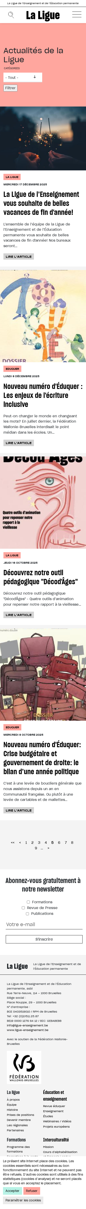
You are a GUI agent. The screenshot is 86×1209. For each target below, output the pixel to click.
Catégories (12, 68)
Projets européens (56, 1126)
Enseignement (53, 1111)
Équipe (12, 1104)
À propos (13, 1099)
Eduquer (12, 368)
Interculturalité (56, 1140)
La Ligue (43, 15)
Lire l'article (19, 256)
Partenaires (15, 1130)
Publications (41, 913)
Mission (48, 1147)
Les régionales (17, 1125)
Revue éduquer (54, 1106)
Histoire (12, 1109)
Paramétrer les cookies (23, 1200)
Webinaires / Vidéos (57, 1121)
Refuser (32, 1191)
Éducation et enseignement (55, 1095)
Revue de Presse (42, 908)
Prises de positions (20, 1115)
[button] (76, 14)
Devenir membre (19, 1120)
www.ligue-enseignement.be (27, 1030)
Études (48, 1116)
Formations (42, 902)
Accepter (12, 1191)
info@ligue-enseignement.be (27, 1025)
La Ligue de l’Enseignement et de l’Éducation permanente (43, 3)
